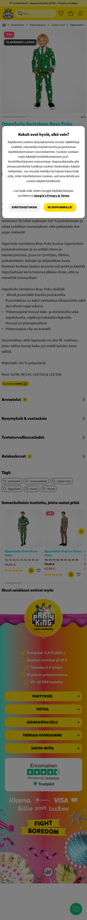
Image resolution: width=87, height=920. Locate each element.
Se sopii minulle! (60, 207)
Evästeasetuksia (24, 207)
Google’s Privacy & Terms (51, 195)
